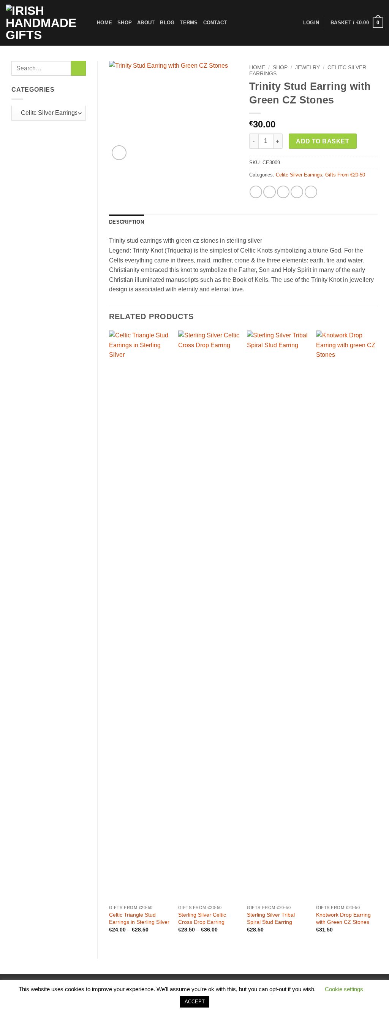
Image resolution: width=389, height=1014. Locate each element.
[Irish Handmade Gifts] (45, 23)
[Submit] (78, 68)
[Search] (235, 23)
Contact (215, 22)
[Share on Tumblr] (311, 192)
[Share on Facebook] (256, 192)
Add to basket (322, 141)
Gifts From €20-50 (345, 175)
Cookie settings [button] (344, 989)
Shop (124, 22)
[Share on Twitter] (269, 192)
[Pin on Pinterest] (297, 192)
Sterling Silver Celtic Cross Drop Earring (202, 918)
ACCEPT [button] (195, 1001)
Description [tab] (126, 222)
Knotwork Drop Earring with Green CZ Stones (343, 918)
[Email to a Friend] (283, 192)
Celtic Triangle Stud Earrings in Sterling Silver (139, 918)
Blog (167, 22)
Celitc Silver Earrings (299, 175)
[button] (356, 22)
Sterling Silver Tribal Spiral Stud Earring (271, 918)
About (146, 22)
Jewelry (307, 67)
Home (104, 22)
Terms (189, 22)
